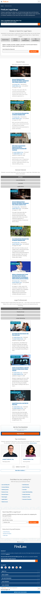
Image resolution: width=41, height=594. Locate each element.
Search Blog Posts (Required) (8, 49)
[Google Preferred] (20, 567)
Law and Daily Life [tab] (20, 180)
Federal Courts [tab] (20, 315)
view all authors (33, 443)
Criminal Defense (5, 487)
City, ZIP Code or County (7, 520)
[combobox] (15, 522)
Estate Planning (25, 487)
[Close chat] (39, 588)
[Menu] (1, 2)
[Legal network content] (39, 585)
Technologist (4, 496)
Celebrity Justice (5, 489)
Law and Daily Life (5, 484)
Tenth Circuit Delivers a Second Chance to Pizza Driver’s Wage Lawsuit (20, 369)
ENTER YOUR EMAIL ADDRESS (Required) (8, 558)
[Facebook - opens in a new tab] (2, 567)
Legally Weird (4, 499)
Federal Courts (5, 501)
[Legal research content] (39, 581)
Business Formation (7, 533)
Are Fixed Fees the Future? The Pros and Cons (20, 334)
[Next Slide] (27, 467)
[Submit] (36, 561)
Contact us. (7, 554)
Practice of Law (5, 492)
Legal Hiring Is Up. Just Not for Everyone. (20, 403)
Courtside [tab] (20, 183)
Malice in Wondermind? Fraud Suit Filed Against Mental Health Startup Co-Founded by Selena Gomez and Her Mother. (20, 276)
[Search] (39, 1)
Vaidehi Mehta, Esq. (16, 86)
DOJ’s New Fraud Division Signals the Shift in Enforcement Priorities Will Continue (19, 148)
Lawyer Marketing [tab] (20, 318)
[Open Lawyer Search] (20, 24)
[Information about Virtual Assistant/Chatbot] (9, 589)
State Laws (5, 535)
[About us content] (39, 571)
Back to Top (21, 541)
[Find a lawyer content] (39, 575)
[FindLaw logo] (6, 2)
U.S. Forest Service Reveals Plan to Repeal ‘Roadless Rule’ (20, 113)
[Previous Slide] (13, 467)
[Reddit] (17, 567)
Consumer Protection (26, 499)
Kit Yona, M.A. (17, 84)
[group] (20, 456)
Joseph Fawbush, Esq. (17, 118)
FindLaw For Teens (26, 496)
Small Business (25, 484)
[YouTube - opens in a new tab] (6, 567)
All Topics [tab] (20, 177)
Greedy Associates (26, 494)
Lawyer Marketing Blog (27, 492)
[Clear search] (27, 522)
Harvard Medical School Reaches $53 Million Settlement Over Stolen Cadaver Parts (20, 81)
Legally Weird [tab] (20, 186)
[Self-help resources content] (39, 578)
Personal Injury (5, 494)
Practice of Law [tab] (20, 311)
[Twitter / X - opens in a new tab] (9, 567)
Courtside (24, 489)
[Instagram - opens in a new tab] (13, 567)
